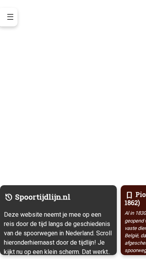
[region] (73, 129)
